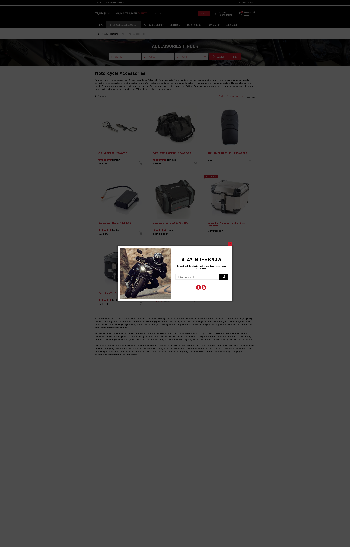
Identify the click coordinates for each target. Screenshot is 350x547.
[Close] (230, 244)
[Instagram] (204, 287)
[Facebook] (198, 287)
